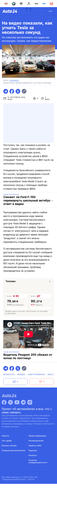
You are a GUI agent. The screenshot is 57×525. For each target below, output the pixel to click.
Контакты (32, 455)
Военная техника (9, 446)
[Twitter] (10, 402)
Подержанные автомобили (13, 450)
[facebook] (11, 91)
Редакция (32, 450)
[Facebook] (4, 402)
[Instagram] (29, 402)
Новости (5, 436)
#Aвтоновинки (36, 374)
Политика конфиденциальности (37, 461)
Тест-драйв (7, 441)
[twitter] (18, 91)
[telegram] (5, 91)
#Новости (9, 374)
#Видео (21, 374)
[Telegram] (23, 402)
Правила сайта (34, 446)
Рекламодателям (35, 441)
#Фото (51, 374)
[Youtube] (17, 402)
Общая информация (37, 436)
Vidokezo (14, 80)
